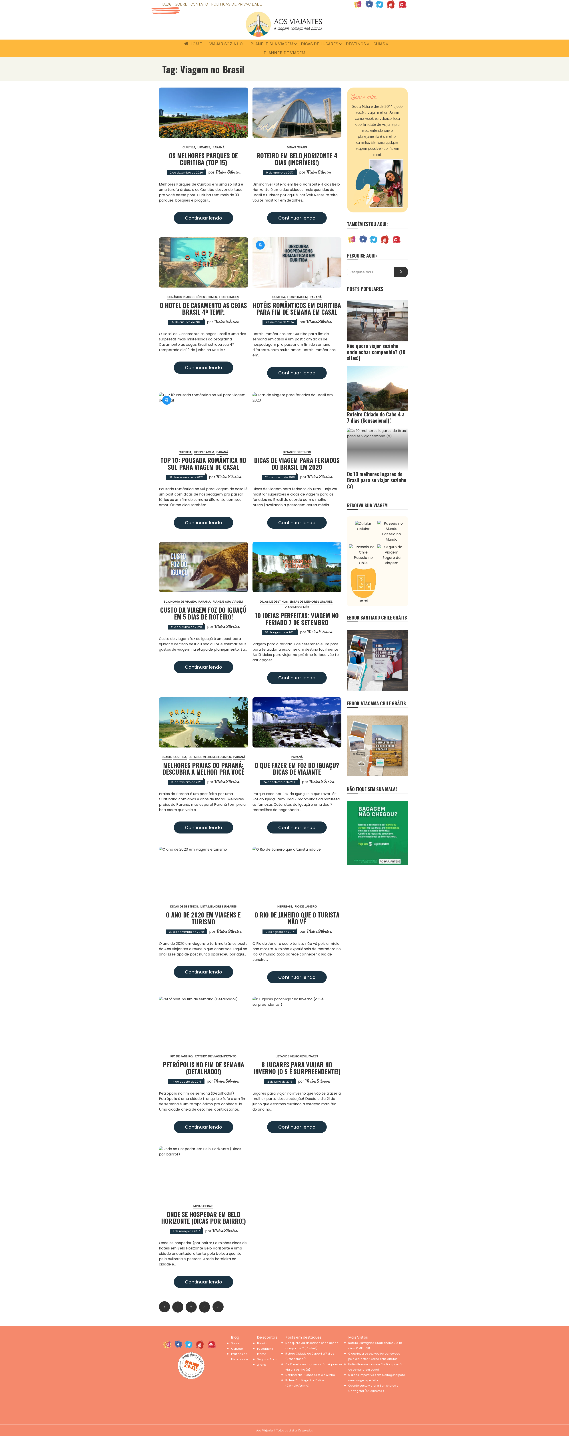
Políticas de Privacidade (236, 4)
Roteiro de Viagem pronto (215, 1056)
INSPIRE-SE (285, 906)
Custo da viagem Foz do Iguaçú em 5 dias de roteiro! (203, 613)
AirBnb (261, 1365)
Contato (199, 4)
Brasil (166, 757)
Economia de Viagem (180, 602)
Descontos (267, 1337)
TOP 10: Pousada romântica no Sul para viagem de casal (203, 464)
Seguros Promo (267, 1359)
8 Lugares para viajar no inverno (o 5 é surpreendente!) (297, 1068)
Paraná (218, 147)
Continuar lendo (203, 218)
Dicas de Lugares (319, 44)
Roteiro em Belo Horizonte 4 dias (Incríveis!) (296, 159)
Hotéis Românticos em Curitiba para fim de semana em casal (297, 309)
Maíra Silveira (228, 172)
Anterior (164, 1306)
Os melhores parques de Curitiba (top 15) (203, 159)
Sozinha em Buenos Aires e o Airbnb (310, 1375)
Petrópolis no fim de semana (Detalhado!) (203, 1068)
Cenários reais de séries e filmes (192, 297)
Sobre (181, 4)
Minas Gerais (297, 147)
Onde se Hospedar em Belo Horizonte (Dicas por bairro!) (203, 1218)
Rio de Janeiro (306, 906)
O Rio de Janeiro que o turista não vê (296, 918)
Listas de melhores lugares (311, 602)
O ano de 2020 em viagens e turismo (203, 918)
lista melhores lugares (218, 906)
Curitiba (188, 147)
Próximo (218, 1306)
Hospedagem (229, 297)
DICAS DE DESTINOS (297, 452)
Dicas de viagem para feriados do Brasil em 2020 (297, 464)
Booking (262, 1343)
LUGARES (204, 147)
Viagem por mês (297, 607)
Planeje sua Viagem (271, 44)
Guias (379, 44)
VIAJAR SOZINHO (226, 44)
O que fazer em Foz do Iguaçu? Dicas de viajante (297, 769)
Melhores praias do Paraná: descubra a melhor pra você (203, 769)
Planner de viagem (285, 52)
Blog (167, 4)
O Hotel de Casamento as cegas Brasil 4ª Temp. (203, 309)
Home (195, 44)
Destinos (356, 44)
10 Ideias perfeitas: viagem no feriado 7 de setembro (297, 619)
